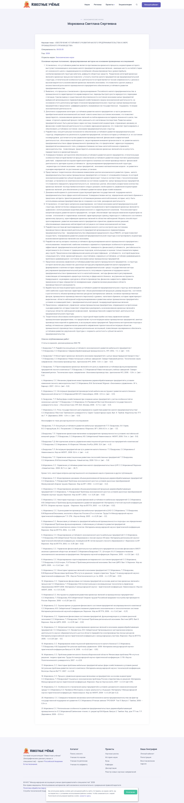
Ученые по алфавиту (79, 764)
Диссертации (110, 768)
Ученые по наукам (77, 757)
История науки (111, 757)
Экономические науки (94, 19)
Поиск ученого (76, 754)
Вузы (107, 761)
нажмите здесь (85, 796)
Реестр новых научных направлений (120, 772)
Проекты (109, 4)
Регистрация (145, 757)
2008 (48, 53)
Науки (87, 4)
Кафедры (109, 764)
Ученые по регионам (78, 761)
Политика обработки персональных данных (41, 788)
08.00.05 (60, 49)
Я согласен (130, 792)
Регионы (97, 4)
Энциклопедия (125, 4)
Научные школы (112, 754)
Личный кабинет (151, 5)
